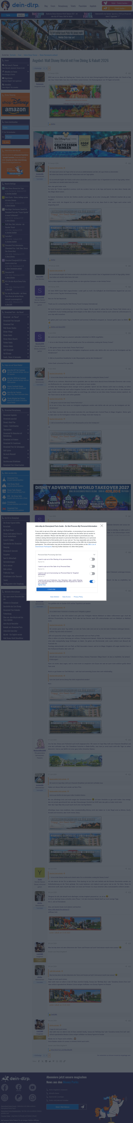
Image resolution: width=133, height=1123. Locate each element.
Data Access (66, 597)
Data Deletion (54, 597)
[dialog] (66, 561)
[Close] (102, 526)
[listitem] (66, 555)
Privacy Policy (78, 597)
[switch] (92, 559)
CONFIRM (51, 589)
